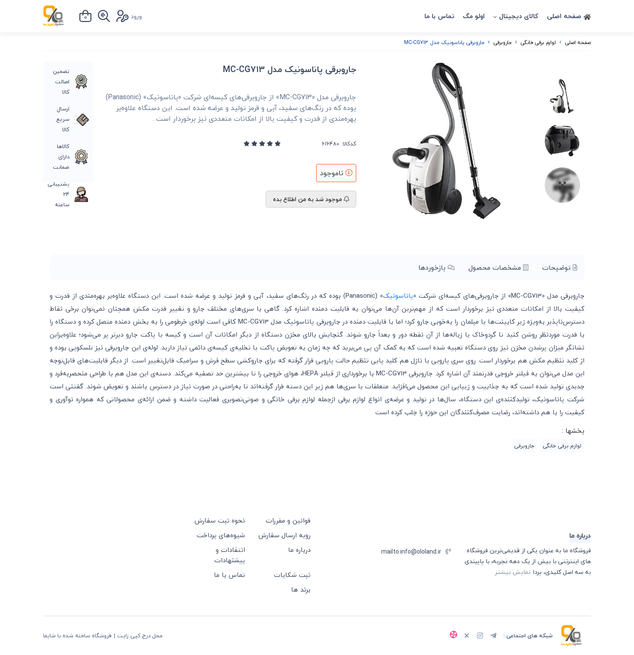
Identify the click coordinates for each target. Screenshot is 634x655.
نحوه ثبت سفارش (220, 520)
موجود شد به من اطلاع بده (308, 199)
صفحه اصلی (565, 16)
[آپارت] (453, 635)
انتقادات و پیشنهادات (229, 555)
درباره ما (299, 549)
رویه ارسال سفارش (284, 535)
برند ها (301, 589)
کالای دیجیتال (518, 16)
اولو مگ (474, 16)
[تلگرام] (493, 636)
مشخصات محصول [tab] (495, 267)
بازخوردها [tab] (433, 267)
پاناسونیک (398, 295)
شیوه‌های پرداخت (221, 535)
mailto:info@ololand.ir (411, 551)
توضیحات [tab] (557, 267)
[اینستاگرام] (480, 636)
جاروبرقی (502, 42)
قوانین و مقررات (288, 520)
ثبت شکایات (292, 574)
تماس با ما (439, 16)
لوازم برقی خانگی (538, 42)
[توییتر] (466, 636)
